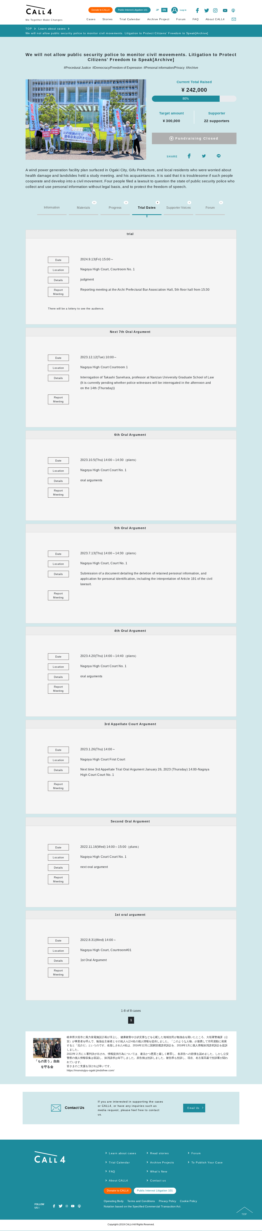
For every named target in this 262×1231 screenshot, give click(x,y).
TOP (29, 28)
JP (157, 10)
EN (164, 10)
